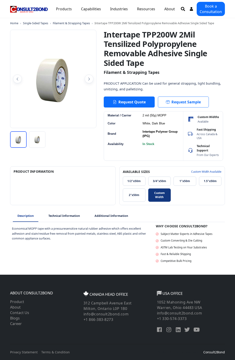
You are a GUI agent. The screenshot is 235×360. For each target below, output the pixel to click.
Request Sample (186, 102)
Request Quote (132, 102)
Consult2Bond (214, 352)
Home (14, 23)
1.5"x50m (210, 181)
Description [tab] (25, 216)
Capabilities (91, 8)
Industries (119, 8)
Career (16, 323)
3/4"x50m (159, 181)
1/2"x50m (134, 181)
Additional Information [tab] (111, 216)
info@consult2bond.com (106, 314)
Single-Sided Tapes (35, 23)
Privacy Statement (24, 352)
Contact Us (19, 312)
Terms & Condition (55, 352)
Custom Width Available (206, 172)
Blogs (15, 318)
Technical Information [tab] (64, 216)
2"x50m (134, 195)
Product (17, 301)
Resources (146, 8)
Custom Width (159, 195)
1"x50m (184, 181)
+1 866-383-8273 (98, 319)
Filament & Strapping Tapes (71, 23)
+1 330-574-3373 (172, 318)
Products (64, 8)
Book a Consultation (211, 9)
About (169, 8)
